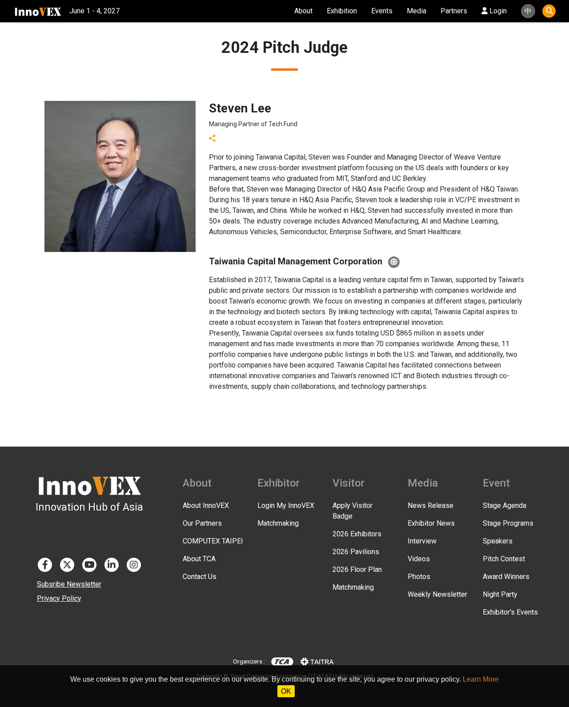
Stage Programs (508, 523)
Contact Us (199, 576)
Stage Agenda (504, 505)
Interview (422, 541)
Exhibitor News (431, 523)
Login (497, 11)
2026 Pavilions (356, 551)
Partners (454, 11)
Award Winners (506, 576)
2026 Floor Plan (357, 569)
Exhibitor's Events (510, 612)
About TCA (199, 559)
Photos (419, 576)
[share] (212, 137)
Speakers (498, 541)
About (303, 11)
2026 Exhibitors (357, 534)
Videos (419, 559)
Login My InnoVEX (285, 505)
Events (382, 11)
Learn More (481, 679)
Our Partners (202, 523)
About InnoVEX (206, 505)
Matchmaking (278, 523)
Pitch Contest (504, 559)
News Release (430, 505)
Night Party (500, 594)
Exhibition (342, 11)
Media (416, 11)
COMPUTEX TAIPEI (213, 541)
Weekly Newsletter (437, 594)
